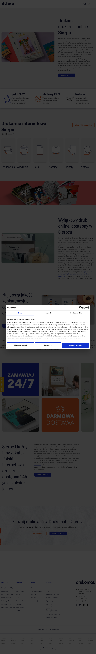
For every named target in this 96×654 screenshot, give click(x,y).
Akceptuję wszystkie (75, 345)
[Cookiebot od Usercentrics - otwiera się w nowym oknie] (80, 307)
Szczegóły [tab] (48, 313)
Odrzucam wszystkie (20, 345)
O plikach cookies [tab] (76, 313)
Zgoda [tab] (20, 313)
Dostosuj (47, 345)
